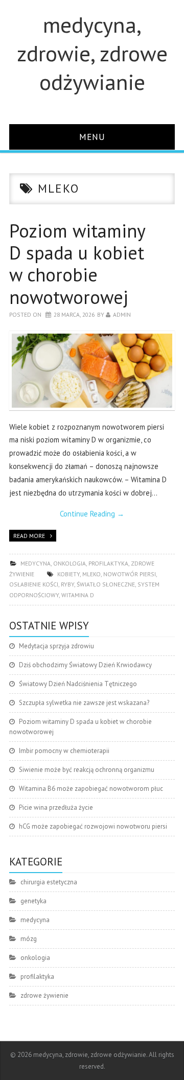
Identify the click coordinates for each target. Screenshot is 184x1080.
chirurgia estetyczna (48, 882)
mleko (91, 574)
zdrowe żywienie (44, 995)
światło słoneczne (106, 584)
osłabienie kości (33, 584)
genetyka (33, 901)
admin (122, 314)
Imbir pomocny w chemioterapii (64, 750)
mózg (28, 938)
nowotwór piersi (129, 574)
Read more (29, 535)
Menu (92, 137)
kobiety (68, 574)
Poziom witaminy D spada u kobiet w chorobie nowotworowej (77, 264)
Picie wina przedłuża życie (56, 807)
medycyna (35, 563)
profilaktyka (108, 563)
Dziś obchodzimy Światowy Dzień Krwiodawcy (85, 665)
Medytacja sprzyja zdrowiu (56, 646)
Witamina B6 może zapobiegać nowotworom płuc (91, 788)
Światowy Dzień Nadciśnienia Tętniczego (78, 683)
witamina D (77, 595)
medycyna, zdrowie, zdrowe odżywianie (92, 53)
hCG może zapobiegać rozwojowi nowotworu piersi (93, 826)
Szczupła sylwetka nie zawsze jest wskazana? (84, 702)
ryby (67, 584)
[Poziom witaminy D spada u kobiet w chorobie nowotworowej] (92, 371)
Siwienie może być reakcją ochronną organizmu (86, 769)
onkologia (69, 563)
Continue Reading (92, 514)
